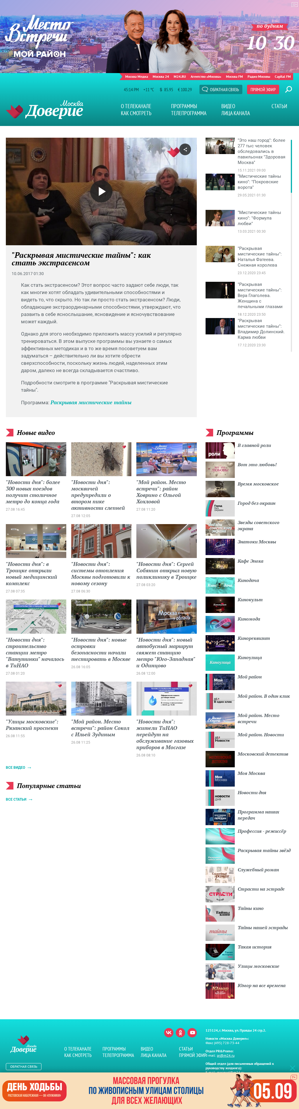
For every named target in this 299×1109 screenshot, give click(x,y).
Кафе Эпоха (250, 561)
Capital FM (283, 76)
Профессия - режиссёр (262, 831)
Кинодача (248, 580)
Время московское (258, 484)
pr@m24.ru (225, 1055)
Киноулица (250, 657)
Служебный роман (258, 869)
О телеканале (136, 106)
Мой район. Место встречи (258, 718)
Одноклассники (180, 1032)
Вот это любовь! (257, 464)
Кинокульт (250, 599)
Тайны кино (251, 908)
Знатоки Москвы (257, 541)
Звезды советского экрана (258, 525)
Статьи (279, 106)
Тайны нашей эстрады (263, 927)
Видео (228, 106)
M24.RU (180, 76)
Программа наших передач (258, 815)
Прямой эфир (263, 89)
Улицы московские (258, 966)
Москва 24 (161, 76)
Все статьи (16, 799)
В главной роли (254, 445)
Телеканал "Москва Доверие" (44, 109)
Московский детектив (263, 754)
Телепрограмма (188, 113)
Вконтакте (168, 1032)
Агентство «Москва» (206, 76)
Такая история (255, 947)
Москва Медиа (136, 76)
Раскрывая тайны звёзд (264, 850)
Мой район (250, 676)
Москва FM (234, 76)
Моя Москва (251, 773)
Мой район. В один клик (264, 696)
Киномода (249, 619)
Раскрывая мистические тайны (91, 402)
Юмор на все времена (262, 985)
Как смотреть (136, 113)
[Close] (292, 1067)
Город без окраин (256, 503)
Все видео (15, 768)
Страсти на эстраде (261, 889)
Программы (184, 106)
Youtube (192, 1032)
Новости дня (252, 792)
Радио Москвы (259, 76)
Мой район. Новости (261, 734)
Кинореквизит (254, 638)
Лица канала (235, 113)
